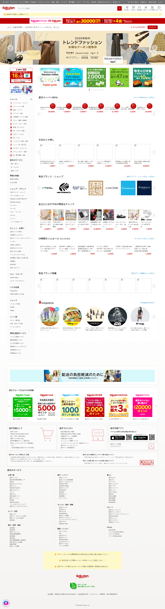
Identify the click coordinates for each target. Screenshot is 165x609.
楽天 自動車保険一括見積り (18, 540)
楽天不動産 (112, 500)
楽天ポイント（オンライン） (69, 445)
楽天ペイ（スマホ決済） (17, 518)
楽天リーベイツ (14, 498)
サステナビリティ (115, 446)
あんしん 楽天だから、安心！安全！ (147, 462)
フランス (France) (114, 534)
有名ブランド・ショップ (17, 192)
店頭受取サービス (15, 350)
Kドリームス (63, 498)
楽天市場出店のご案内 (67, 431)
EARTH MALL (14, 277)
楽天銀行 (12, 528)
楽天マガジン (63, 535)
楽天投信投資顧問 (15, 534)
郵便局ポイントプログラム (18, 346)
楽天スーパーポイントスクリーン (119, 514)
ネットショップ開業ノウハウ (69, 441)
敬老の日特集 (14, 179)
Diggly (12, 310)
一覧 (30, 99)
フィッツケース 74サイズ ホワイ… (70, 224)
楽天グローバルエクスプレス (18, 506)
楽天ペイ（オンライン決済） (18, 516)
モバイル (6, 2)
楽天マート (13, 494)
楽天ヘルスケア (113, 484)
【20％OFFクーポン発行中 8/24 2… (83, 224)
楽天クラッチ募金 (115, 444)
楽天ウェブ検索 (64, 515)
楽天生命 (12, 538)
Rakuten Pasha (113, 516)
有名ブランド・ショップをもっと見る (140, 176)
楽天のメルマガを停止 (27, 447)
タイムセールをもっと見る (144, 238)
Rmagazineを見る (147, 302)
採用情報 (102, 594)
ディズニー (13, 205)
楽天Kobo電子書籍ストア (17, 480)
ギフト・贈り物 (15, 320)
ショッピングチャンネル (17, 254)
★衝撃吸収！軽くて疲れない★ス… (95, 224)
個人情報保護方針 (112, 594)
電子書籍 (72, 2)
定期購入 (13, 261)
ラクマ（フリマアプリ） (17, 281)
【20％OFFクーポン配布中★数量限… (58, 224)
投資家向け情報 (59, 594)
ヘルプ (160, 2)
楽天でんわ (62, 511)
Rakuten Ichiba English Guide (19, 434)
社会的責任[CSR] (83, 594)
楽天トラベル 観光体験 (66, 480)
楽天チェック (113, 518)
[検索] (119, 8)
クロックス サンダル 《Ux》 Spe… (121, 224)
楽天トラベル (63, 477)
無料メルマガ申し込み (17, 438)
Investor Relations (70, 594)
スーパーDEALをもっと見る (143, 97)
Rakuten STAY (63, 484)
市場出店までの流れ (67, 438)
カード (47, 2)
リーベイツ (86, 2)
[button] (133, 8)
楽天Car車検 (112, 496)
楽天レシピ (112, 490)
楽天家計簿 (112, 502)
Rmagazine (13, 291)
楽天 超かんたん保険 (16, 542)
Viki (60, 533)
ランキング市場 (15, 304)
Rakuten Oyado (64, 486)
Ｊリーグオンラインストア (18, 504)
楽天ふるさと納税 (15, 251)
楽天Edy (12, 520)
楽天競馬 (62, 496)
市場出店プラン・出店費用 (69, 436)
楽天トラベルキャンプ (66, 482)
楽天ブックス (14, 477)
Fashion (33, 2)
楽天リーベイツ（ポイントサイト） (21, 238)
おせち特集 (13, 182)
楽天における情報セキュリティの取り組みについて (98, 454)
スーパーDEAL (24, 2)
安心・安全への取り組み (17, 436)
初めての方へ (14, 431)
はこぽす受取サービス (17, 343)
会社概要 (50, 594)
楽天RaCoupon (14, 502)
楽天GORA (62, 490)
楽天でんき (112, 477)
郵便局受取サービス (16, 340)
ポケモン (13, 215)
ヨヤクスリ (112, 482)
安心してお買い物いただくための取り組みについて (98, 460)
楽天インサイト (113, 520)
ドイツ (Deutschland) (115, 536)
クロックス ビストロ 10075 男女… (146, 224)
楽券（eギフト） (15, 268)
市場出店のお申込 (66, 434)
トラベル (41, 2)
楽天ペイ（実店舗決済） (68, 447)
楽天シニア (112, 486)
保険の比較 (13, 544)
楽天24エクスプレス (104, 2)
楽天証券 (12, 530)
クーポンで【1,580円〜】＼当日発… (45, 224)
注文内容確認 (16, 447)
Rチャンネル (63, 531)
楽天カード (13, 514)
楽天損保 (12, 536)
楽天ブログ (62, 521)
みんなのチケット (64, 541)
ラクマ (78, 2)
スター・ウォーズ (15, 212)
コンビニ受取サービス (17, 337)
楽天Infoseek (63, 513)
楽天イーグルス (64, 543)
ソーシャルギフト (15, 327)
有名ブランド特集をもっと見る (142, 273)
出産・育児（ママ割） (17, 323)
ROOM (12, 307)
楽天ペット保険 (14, 546)
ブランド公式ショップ (17, 195)
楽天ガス (111, 480)
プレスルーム (94, 594)
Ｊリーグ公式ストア (16, 222)
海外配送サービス (15, 353)
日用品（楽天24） (15, 245)
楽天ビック (116, 2)
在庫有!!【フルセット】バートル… (108, 224)
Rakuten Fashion (15, 202)
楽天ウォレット (14, 532)
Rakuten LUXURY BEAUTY (18, 199)
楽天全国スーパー (15, 496)
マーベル (13, 208)
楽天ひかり (62, 509)
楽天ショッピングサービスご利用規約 (21, 443)
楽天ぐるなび (113, 492)
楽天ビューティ (113, 488)
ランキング (14, 2)
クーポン (13, 241)
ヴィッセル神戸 (64, 545)
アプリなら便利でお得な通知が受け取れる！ (123, 431)
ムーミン (13, 218)
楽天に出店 (152, 2)
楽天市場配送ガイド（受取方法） (20, 441)
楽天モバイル (63, 507)
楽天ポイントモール (115, 512)
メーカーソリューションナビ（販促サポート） (75, 443)
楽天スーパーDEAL (16, 231)
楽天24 (94, 2)
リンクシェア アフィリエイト (68, 519)
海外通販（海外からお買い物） (19, 258)
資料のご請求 (77, 434)
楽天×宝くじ (63, 494)
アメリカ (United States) (116, 532)
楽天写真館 (112, 498)
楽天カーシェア (64, 488)
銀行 (57, 2)
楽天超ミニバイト (114, 522)
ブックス (64, 2)
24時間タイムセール (16, 235)
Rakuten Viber (63, 524)
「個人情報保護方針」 (38, 461)
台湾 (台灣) (112, 530)
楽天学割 (13, 264)
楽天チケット (63, 537)
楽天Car (111, 494)
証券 (53, 2)
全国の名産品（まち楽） (17, 294)
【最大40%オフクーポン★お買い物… (133, 224)
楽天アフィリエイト (65, 517)
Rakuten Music (63, 539)
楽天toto (61, 492)
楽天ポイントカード (115, 510)
